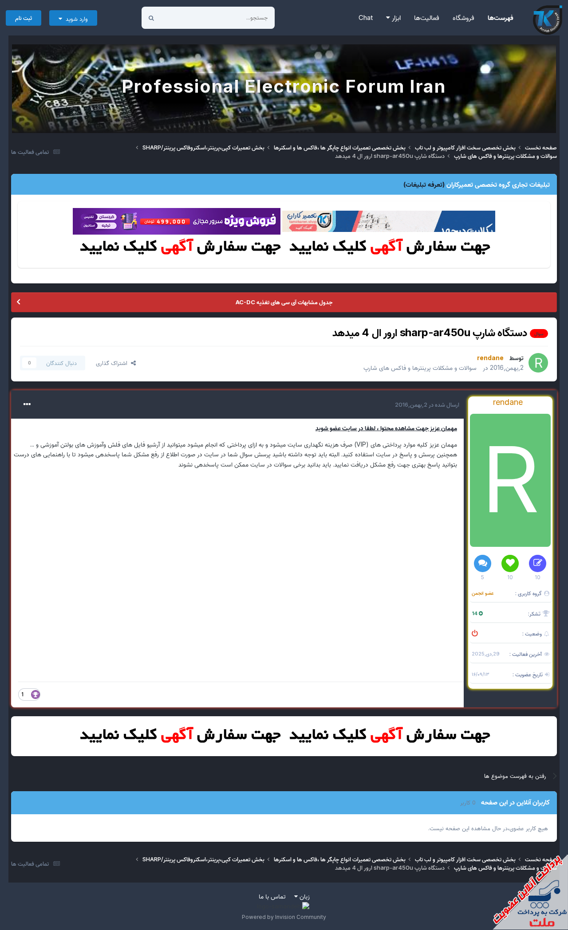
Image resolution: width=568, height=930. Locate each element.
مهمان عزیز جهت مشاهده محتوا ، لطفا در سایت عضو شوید (386, 428)
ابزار (395, 17)
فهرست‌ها (500, 17)
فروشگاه (463, 17)
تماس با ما (272, 896)
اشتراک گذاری (113, 362)
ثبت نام (23, 17)
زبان (304, 896)
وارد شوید (75, 18)
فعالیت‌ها (426, 17)
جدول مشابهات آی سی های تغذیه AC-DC (284, 302)
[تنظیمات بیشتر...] (27, 404)
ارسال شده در (427, 404)
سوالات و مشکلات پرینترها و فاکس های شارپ (420, 367)
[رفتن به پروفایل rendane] (538, 363)
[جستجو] (151, 18)
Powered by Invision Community (284, 917)
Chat (366, 17)
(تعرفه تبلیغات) (424, 184)
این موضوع (185, 17)
